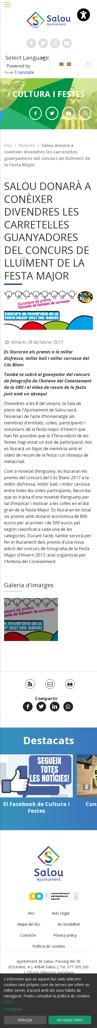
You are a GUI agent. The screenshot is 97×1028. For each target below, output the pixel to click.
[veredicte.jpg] (31, 619)
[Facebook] (28, 706)
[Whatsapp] (68, 706)
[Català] (61, 63)
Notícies (27, 145)
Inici (8, 145)
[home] (48, 19)
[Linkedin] (55, 706)
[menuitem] (61, 63)
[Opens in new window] (35, 113)
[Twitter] (41, 706)
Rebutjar (25, 1019)
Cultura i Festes (48, 93)
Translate (24, 72)
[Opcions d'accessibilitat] (83, 15)
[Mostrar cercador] (88, 64)
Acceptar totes (70, 1019)
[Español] (69, 63)
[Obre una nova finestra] (31, 43)
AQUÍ (8, 1001)
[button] (7, 7)
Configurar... (14, 1009)
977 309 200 (78, 966)
